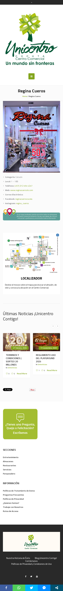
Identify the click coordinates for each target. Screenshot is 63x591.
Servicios (7, 469)
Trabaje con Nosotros (13, 507)
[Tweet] (31, 588)
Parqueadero (9, 473)
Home (24, 96)
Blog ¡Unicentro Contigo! (46, 558)
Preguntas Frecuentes (13, 494)
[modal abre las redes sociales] (56, 588)
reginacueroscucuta (23, 198)
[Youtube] (37, 576)
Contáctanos (31, 561)
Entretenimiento (10, 457)
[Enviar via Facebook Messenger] (44, 588)
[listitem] (29, 250)
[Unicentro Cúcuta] (31, 39)
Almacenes (8, 461)
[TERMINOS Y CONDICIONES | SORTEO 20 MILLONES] (16, 342)
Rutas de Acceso (10, 511)
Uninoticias (12, 367)
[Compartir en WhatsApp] (19, 588)
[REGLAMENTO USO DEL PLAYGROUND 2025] (46, 342)
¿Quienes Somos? (11, 502)
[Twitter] (31, 576)
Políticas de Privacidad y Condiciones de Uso (31, 564)
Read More (22, 373)
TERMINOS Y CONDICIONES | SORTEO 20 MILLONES (13, 359)
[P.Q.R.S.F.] (20, 423)
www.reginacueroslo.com (21, 190)
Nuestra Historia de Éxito (18, 558)
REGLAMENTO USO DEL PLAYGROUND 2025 (46, 358)
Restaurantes (9, 465)
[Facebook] (26, 576)
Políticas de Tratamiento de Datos (19, 490)
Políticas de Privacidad (13, 498)
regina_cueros (22, 203)
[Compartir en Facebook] (6, 588)
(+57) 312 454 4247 (23, 185)
